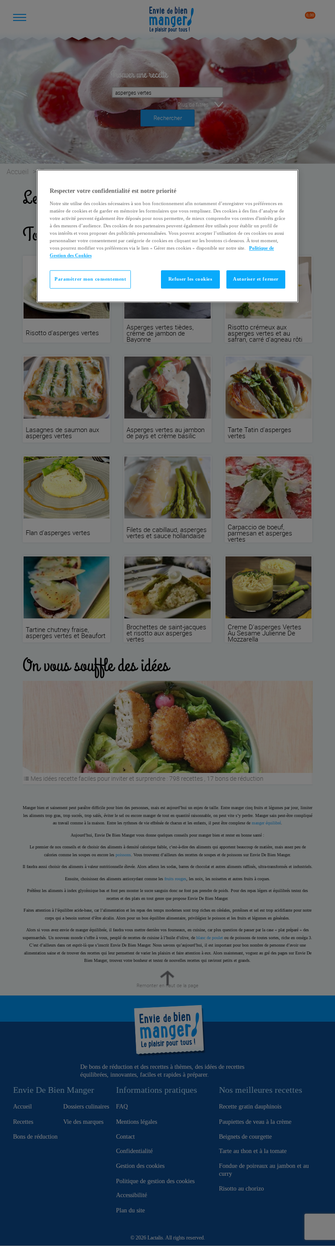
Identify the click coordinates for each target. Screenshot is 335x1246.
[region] (167, 236)
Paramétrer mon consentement (90, 279)
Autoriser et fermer (256, 279)
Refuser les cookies (190, 279)
